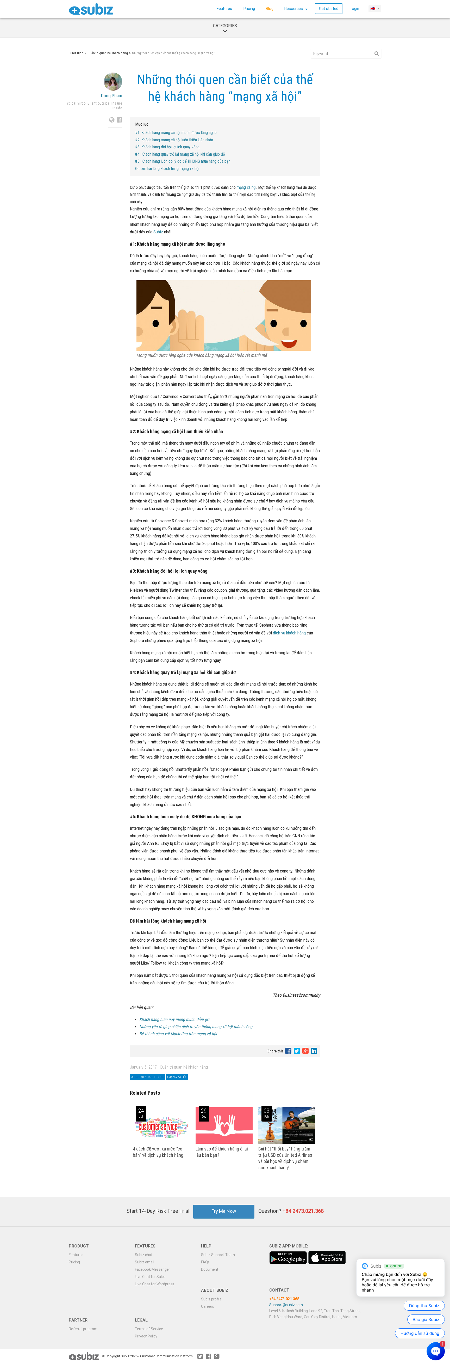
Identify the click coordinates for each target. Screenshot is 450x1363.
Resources (294, 8)
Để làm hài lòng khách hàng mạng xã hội (167, 168)
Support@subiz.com (286, 1305)
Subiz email (144, 1262)
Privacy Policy (146, 1336)
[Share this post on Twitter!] (297, 1051)
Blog (269, 8)
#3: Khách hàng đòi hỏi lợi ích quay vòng (167, 146)
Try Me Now (223, 1211)
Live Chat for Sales (150, 1277)
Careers (207, 1306)
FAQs (205, 1262)
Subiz (158, 231)
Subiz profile (211, 1299)
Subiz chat (143, 1255)
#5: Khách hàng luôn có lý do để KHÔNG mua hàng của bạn (182, 161)
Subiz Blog (76, 53)
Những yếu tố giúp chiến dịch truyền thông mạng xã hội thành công (195, 1026)
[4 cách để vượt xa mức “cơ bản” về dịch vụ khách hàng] (161, 1142)
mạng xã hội (246, 187)
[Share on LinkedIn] (314, 1051)
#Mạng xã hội (176, 1077)
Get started (328, 8)
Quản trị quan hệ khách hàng (108, 53)
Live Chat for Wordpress (154, 1284)
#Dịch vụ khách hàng (147, 1077)
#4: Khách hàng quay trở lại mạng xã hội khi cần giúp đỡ (180, 154)
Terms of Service (149, 1329)
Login (354, 8)
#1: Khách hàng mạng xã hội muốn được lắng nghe (176, 132)
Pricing (249, 8)
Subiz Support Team (218, 1255)
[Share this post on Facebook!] (288, 1051)
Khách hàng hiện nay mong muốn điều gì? (174, 1019)
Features (224, 8)
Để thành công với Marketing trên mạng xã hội (178, 1033)
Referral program (83, 1329)
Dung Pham (111, 95)
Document (209, 1269)
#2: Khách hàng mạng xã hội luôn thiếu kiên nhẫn (174, 139)
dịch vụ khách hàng (289, 632)
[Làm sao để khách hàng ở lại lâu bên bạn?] (224, 1142)
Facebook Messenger (152, 1269)
